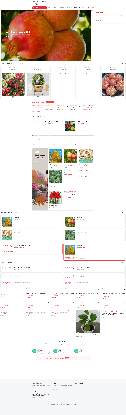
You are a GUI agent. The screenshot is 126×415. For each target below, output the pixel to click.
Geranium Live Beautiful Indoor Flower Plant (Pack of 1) (35, 312)
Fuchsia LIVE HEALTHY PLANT (106, 304)
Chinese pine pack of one (53, 184)
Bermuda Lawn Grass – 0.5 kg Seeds (83, 282)
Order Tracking (42, 1)
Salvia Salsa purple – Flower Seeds (83, 267)
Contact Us (67, 7)
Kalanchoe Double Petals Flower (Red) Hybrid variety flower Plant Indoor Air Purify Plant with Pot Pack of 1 (113, 314)
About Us (33, 1)
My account (37, 1)
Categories (55, 7)
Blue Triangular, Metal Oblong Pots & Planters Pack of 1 (106, 17)
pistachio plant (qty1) (83, 164)
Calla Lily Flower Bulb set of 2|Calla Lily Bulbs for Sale (85, 174)
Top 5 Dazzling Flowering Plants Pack (52, 121)
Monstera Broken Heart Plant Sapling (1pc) (70, 195)
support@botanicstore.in (36, 397)
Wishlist (46, 1)
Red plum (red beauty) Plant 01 (5, 304)
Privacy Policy (34, 408)
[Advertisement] (29, 368)
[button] (121, 15)
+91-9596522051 (56, 391)
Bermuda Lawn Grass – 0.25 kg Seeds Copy (22, 282)
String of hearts (73, 107)
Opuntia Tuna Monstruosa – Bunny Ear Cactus (37, 109)
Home (49, 7)
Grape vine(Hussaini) (54, 304)
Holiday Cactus (60, 107)
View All (123, 63)
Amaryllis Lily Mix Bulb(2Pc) (53, 205)
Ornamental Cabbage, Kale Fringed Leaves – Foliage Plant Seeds (89, 274)
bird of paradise (67, 172)
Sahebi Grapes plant (79, 304)
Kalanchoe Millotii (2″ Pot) (87, 107)
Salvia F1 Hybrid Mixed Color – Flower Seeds (22, 267)
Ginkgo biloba (51, 164)
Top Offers (82, 7)
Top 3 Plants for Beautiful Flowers (83, 121)
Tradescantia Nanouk (48, 107)
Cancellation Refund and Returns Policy (56, 408)
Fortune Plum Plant (29, 304)
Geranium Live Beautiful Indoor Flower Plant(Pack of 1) (60, 312)
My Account (61, 7)
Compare (42, 108)
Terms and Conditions (46, 408)
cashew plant (66, 164)
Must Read (75, 7)
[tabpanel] (47, 35)
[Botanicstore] (39, 4)
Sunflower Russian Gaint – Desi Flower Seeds (22, 274)
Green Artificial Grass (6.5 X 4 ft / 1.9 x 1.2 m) (22, 245)
